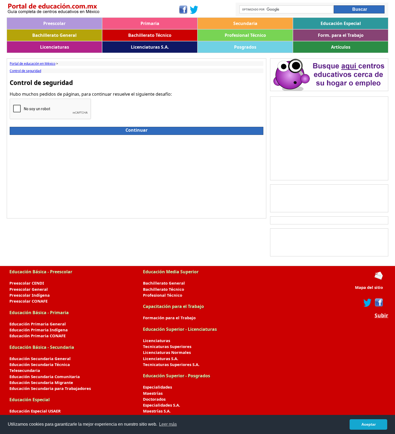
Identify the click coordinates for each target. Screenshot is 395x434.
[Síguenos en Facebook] (182, 9)
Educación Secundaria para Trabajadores (50, 388)
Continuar (136, 130)
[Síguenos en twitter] (368, 302)
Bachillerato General (54, 35)
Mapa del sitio (369, 287)
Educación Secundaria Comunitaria (44, 376)
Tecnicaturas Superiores (167, 346)
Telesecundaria (24, 370)
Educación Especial (341, 23)
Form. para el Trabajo (341, 35)
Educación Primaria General (37, 324)
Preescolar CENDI (26, 283)
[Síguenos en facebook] (378, 302)
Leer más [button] (168, 424)
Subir (381, 315)
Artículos (340, 47)
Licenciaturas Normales (167, 352)
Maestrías (153, 393)
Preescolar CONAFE (28, 301)
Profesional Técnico (245, 35)
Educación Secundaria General (40, 358)
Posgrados (245, 47)
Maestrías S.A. (157, 411)
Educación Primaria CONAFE (37, 335)
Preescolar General (28, 289)
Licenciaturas (54, 47)
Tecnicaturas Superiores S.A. (171, 364)
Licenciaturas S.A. (150, 47)
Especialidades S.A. (161, 405)
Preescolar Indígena (29, 295)
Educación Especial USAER (35, 411)
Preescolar (54, 23)
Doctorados (154, 399)
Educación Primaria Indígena (38, 329)
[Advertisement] (136, 175)
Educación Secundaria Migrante (41, 382)
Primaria (150, 23)
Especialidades (157, 387)
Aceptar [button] (368, 424)
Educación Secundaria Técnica (39, 364)
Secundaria (245, 23)
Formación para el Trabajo (169, 317)
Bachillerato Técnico (149, 35)
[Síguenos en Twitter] (194, 9)
